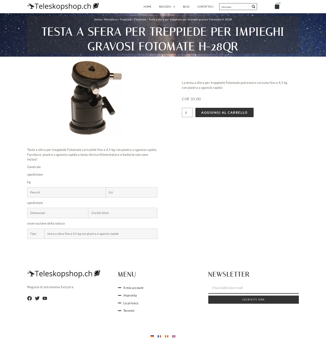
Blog (186, 6)
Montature (111, 19)
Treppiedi (126, 19)
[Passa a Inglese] (173, 336)
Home (147, 6)
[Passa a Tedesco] (152, 336)
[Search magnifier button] (253, 6)
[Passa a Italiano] (166, 336)
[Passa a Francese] (159, 336)
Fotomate (140, 19)
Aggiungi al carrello (224, 112)
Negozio (165, 6)
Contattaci (205, 6)
